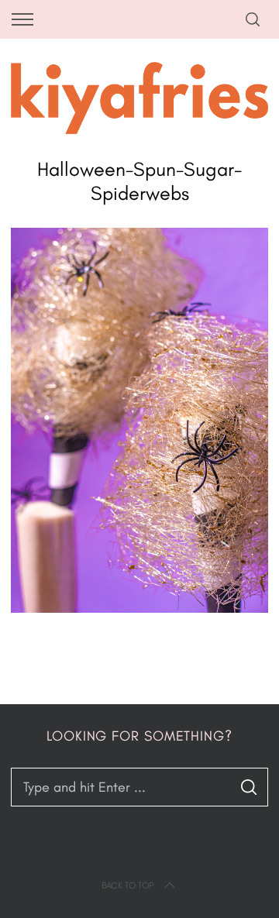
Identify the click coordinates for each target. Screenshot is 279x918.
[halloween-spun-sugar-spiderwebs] (139, 608)
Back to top (127, 885)
